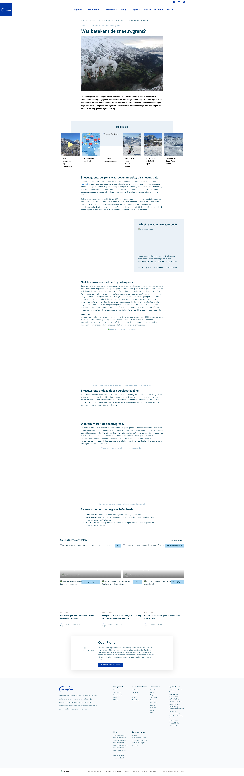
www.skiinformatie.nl (119, 740)
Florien (100, 26)
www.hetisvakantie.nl (119, 738)
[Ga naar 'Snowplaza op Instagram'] (184, 2)
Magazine (170, 9)
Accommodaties (110, 9)
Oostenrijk (135, 690)
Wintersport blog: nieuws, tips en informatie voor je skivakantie (107, 20)
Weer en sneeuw (93, 9)
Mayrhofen (153, 695)
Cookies (126, 771)
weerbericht (85, 184)
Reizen (115, 697)
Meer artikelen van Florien (110, 665)
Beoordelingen (159, 9)
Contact (144, 771)
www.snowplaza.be (119, 743)
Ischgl (152, 692)
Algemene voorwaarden (94, 771)
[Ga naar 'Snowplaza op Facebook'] (174, 2)
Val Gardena (172, 711)
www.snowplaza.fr (118, 758)
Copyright (108, 771)
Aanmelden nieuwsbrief (139, 738)
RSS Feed (135, 745)
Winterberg (153, 690)
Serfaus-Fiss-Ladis (174, 704)
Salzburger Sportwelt (175, 701)
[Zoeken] (183, 10)
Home (83, 20)
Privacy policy (117, 771)
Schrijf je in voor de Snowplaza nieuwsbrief (159, 267)
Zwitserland (135, 700)
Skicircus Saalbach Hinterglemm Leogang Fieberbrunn (176, 716)
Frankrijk (134, 695)
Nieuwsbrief (148, 9)
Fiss (151, 713)
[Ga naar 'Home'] (6, 9)
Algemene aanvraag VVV (139, 740)
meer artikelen (176, 540)
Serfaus (152, 705)
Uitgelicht (135, 9)
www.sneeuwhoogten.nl (120, 745)
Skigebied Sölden (174, 723)
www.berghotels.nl (118, 755)
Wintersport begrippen (113, 26)
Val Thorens (153, 702)
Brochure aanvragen (138, 743)
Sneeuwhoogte (117, 695)
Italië (133, 697)
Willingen (153, 708)
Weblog (123, 9)
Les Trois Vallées (174, 699)
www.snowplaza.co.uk (119, 750)
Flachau (152, 700)
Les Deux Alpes (173, 720)
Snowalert (135, 735)
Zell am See (153, 697)
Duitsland (135, 692)
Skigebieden (78, 9)
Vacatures (153, 771)
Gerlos (152, 710)
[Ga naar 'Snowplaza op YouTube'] (179, 2)
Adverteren (135, 771)
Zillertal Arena (173, 725)
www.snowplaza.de (119, 748)
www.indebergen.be (119, 753)
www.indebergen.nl (119, 735)
